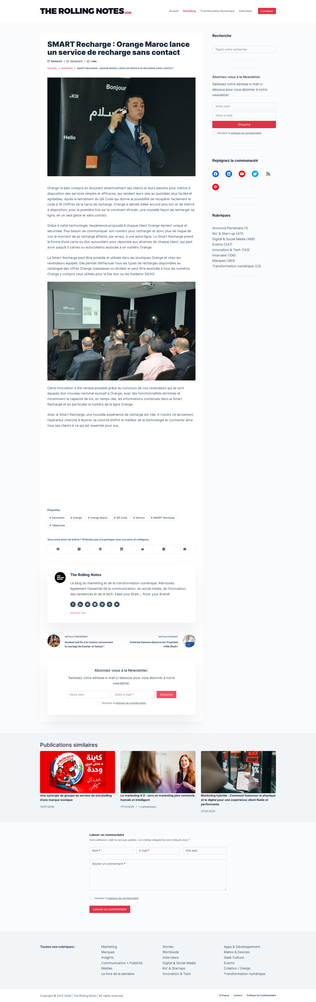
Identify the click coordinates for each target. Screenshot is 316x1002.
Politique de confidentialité (261, 995)
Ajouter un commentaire (108, 863)
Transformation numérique (217, 10)
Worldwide (171, 952)
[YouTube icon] (117, 604)
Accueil (173, 10)
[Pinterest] (100, 549)
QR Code (120, 517)
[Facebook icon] (73, 604)
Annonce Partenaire (227, 228)
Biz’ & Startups (174, 968)
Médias (106, 968)
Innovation (57, 517)
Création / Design (237, 968)
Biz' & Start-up (223, 233)
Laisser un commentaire (110, 909)
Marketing (189, 10)
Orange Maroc (98, 517)
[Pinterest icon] (102, 604)
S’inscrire (166, 694)
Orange (76, 517)
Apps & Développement (242, 947)
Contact (238, 995)
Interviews (245, 10)
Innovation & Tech (226, 250)
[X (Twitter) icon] (95, 604)
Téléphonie (57, 525)
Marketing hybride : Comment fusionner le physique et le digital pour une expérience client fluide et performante (238, 800)
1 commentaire (147, 806)
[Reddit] (142, 549)
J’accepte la (123, 702)
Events (217, 244)
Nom (96, 850)
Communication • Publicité (121, 963)
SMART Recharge (163, 517)
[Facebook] (58, 549)
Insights (107, 957)
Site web (191, 850)
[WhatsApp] (163, 549)
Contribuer (267, 11)
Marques (56, 61)
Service (139, 517)
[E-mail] (185, 549)
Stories (168, 947)
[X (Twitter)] (79, 549)
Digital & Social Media (228, 239)
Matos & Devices (237, 952)
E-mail (144, 850)
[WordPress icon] (109, 604)
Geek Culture (234, 957)
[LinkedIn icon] (80, 604)
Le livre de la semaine (117, 974)
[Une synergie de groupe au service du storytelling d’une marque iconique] (77, 772)
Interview (219, 255)
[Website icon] (87, 604)
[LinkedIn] (121, 549)
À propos (224, 995)
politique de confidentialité (130, 702)
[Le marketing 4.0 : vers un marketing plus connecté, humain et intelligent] (158, 772)
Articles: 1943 (78, 613)
